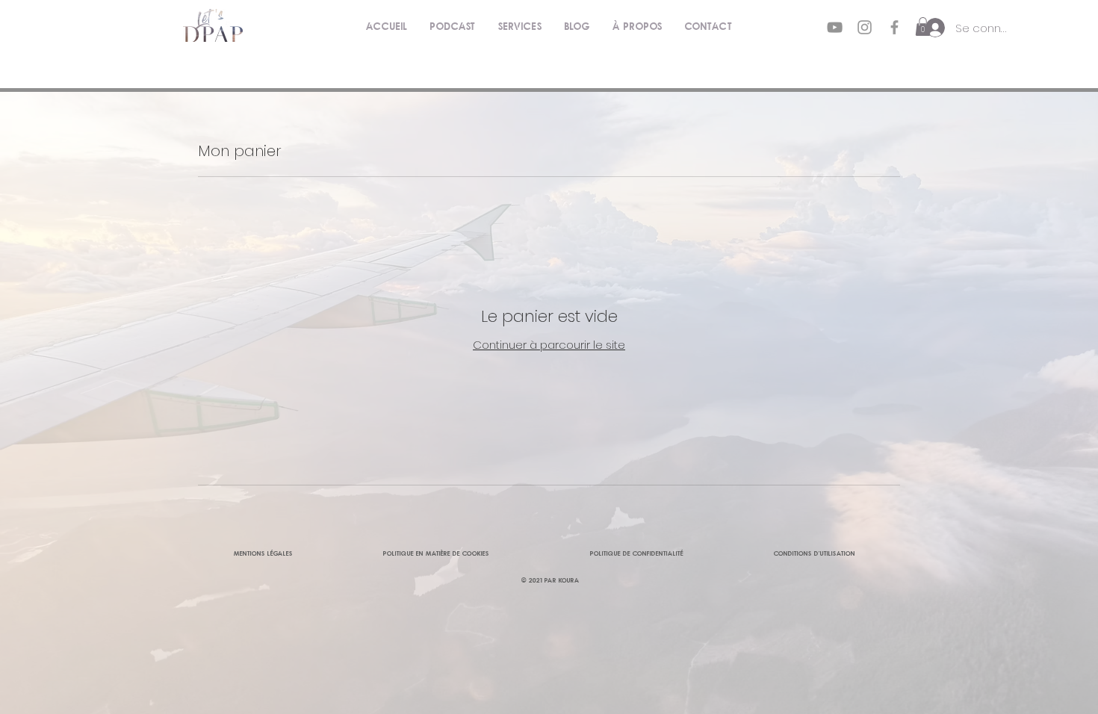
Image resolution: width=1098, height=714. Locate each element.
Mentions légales (263, 553)
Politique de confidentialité (636, 553)
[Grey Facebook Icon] (894, 27)
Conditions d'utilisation (814, 553)
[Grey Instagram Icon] (864, 27)
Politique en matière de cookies (437, 553)
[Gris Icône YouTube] (834, 27)
